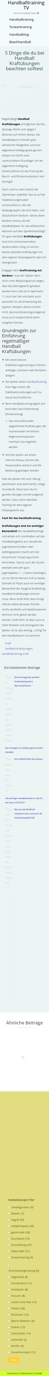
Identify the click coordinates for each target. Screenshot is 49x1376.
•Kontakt (38, 1373)
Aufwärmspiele (22, 1226)
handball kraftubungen (18, 648)
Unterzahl (19, 1339)
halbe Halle (20, 1251)
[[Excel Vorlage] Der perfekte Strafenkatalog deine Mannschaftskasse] (9, 709)
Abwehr (17, 1213)
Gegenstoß (19, 1277)
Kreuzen (18, 1296)
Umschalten (21, 1333)
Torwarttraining (22, 1257)
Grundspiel (20, 1238)
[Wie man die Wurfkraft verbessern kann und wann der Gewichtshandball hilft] (9, 905)
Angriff (17, 1220)
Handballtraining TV (26, 5)
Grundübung (21, 1245)
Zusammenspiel (23, 1352)
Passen (18, 1308)
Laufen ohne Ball (23, 1302)
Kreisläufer (19, 1289)
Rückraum (19, 1314)
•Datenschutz (26, 1373)
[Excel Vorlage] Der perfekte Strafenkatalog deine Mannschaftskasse (26, 681)
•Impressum (13, 1373)
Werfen (17, 1346)
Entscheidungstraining (24, 1270)
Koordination (21, 1283)
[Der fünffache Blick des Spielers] (9, 775)
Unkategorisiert (22, 1207)
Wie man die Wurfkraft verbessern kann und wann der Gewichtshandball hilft (28, 813)
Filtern (13, 1360)
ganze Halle (20, 1232)
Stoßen (18, 1327)
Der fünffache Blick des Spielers (28, 759)
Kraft (8, 643)
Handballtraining (36, 381)
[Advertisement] (24, 1119)
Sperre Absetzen (22, 1321)
